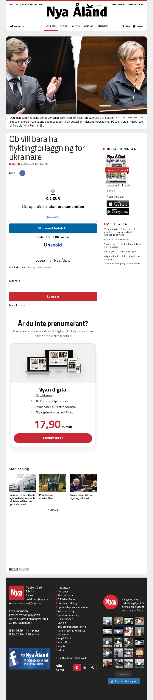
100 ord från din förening (72, 627)
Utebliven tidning (67, 603)
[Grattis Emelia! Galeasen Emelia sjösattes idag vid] (118, 652)
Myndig (62, 623)
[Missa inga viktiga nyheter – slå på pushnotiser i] (128, 631)
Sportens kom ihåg (68, 615)
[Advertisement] (53, 539)
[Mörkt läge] (93, 667)
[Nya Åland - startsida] (77, 20)
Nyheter (14, 164)
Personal (63, 591)
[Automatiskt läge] (77, 667)
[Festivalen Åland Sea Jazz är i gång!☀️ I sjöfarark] (118, 621)
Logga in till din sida (118, 185)
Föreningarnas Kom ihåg (71, 630)
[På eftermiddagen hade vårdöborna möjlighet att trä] (128, 621)
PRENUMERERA (135, 4)
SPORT (63, 26)
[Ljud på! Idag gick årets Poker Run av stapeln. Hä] (139, 663)
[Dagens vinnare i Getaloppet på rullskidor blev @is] (128, 663)
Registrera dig (115, 196)
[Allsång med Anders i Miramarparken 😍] (139, 642)
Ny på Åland (64, 638)
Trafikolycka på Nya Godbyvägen (120, 251)
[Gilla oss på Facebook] (29, 658)
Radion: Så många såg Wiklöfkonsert (122, 263)
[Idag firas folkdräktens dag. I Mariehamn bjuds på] (107, 642)
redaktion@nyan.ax (38, 599)
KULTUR (76, 26)
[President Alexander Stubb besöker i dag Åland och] (139, 621)
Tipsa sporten (65, 619)
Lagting (23, 569)
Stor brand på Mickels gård (117, 239)
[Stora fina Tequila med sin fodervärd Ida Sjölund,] (139, 631)
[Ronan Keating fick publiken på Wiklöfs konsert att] (128, 642)
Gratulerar (63, 634)
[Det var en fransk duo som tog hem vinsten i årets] (107, 631)
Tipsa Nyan (64, 587)
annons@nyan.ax (30, 603)
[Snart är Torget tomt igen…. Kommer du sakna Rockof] (118, 642)
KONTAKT (15, 4)
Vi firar (61, 650)
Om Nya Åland (65, 658)
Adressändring (66, 611)
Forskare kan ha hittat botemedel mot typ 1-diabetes (122, 245)
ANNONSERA (118, 4)
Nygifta (61, 646)
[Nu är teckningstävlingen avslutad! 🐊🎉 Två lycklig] (139, 652)
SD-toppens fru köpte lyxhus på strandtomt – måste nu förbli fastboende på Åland (119, 231)
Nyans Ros (64, 642)
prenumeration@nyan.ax (24, 615)
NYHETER (51, 26)
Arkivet (111, 191)
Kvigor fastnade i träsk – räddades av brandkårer (122, 257)
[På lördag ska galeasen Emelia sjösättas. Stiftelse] (118, 663)
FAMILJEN (103, 26)
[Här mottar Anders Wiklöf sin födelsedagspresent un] (107, 652)
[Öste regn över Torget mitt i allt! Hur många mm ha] (128, 652)
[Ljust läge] (85, 667)
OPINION (88, 26)
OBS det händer (67, 599)
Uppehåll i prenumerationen (73, 607)
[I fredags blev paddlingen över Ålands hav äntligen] (107, 621)
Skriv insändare (66, 595)
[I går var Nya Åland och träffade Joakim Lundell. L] (107, 663)
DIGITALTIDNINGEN (31, 4)
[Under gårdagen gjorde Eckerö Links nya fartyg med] (118, 631)
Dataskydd (81, 658)
